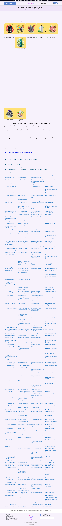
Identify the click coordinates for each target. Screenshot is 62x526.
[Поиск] (49, 3)
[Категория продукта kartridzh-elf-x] (9, 114)
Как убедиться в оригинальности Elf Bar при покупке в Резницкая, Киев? (27, 169)
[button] (31, 152)
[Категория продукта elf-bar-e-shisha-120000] (41, 29)
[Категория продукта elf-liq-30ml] (20, 115)
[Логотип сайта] (31, 3)
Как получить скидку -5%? (14, 164)
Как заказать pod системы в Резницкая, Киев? (19, 152)
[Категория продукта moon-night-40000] (9, 29)
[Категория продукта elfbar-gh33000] (20, 29)
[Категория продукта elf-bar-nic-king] (20, 43)
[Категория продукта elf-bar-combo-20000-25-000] (41, 72)
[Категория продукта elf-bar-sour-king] (31, 72)
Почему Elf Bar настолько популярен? (17, 172)
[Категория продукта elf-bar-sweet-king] (9, 72)
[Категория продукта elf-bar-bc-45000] (52, 29)
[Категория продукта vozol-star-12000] (52, 72)
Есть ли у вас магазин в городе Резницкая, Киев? (20, 167)
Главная (26, 9)
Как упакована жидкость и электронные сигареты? (21, 162)
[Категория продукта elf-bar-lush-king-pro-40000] (31, 30)
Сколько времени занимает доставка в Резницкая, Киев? (22, 159)
